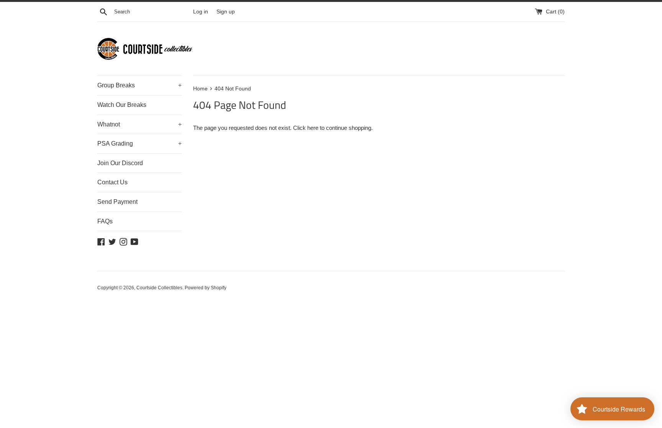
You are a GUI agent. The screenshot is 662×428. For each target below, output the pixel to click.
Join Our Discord (120, 163)
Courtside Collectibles (159, 287)
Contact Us (112, 182)
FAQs (105, 221)
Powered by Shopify (205, 287)
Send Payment (117, 201)
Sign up (225, 12)
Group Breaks (139, 85)
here (312, 128)
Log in (200, 12)
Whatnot (139, 124)
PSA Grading (139, 143)
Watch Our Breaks (121, 105)
